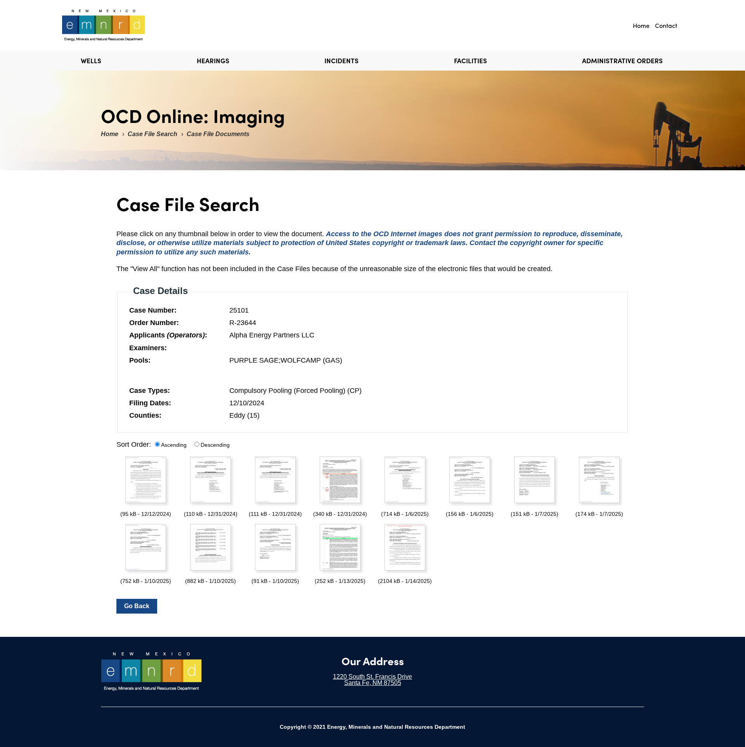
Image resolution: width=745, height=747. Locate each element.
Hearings (213, 60)
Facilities (470, 60)
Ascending (174, 445)
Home (641, 25)
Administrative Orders (622, 60)
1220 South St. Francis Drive (372, 676)
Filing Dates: (150, 403)
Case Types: (149, 390)
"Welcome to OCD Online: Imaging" (118, 25)
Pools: (140, 360)
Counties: (145, 415)
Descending (215, 445)
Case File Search (152, 134)
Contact (666, 25)
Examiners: (148, 348)
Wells (91, 60)
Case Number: (153, 310)
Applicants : (168, 335)
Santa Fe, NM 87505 (372, 683)
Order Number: (154, 323)
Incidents (341, 60)
